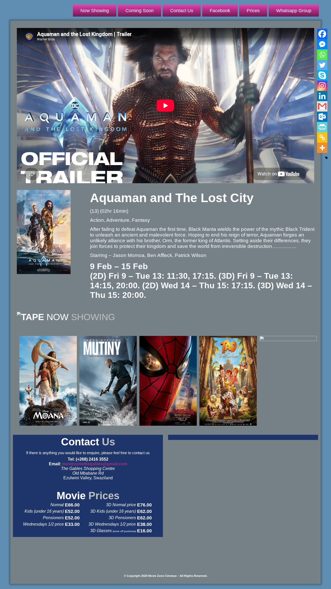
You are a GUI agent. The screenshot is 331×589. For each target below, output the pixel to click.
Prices (253, 10)
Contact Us (181, 10)
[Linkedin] (322, 96)
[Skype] (322, 75)
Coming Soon (139, 10)
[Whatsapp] (322, 54)
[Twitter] (322, 65)
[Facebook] (322, 34)
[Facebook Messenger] (322, 44)
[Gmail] (322, 106)
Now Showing (94, 10)
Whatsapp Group (293, 10)
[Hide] (326, 158)
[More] (322, 148)
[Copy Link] (322, 137)
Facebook (220, 10)
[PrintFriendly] (322, 127)
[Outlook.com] (322, 117)
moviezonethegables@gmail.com (94, 464)
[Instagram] (322, 85)
